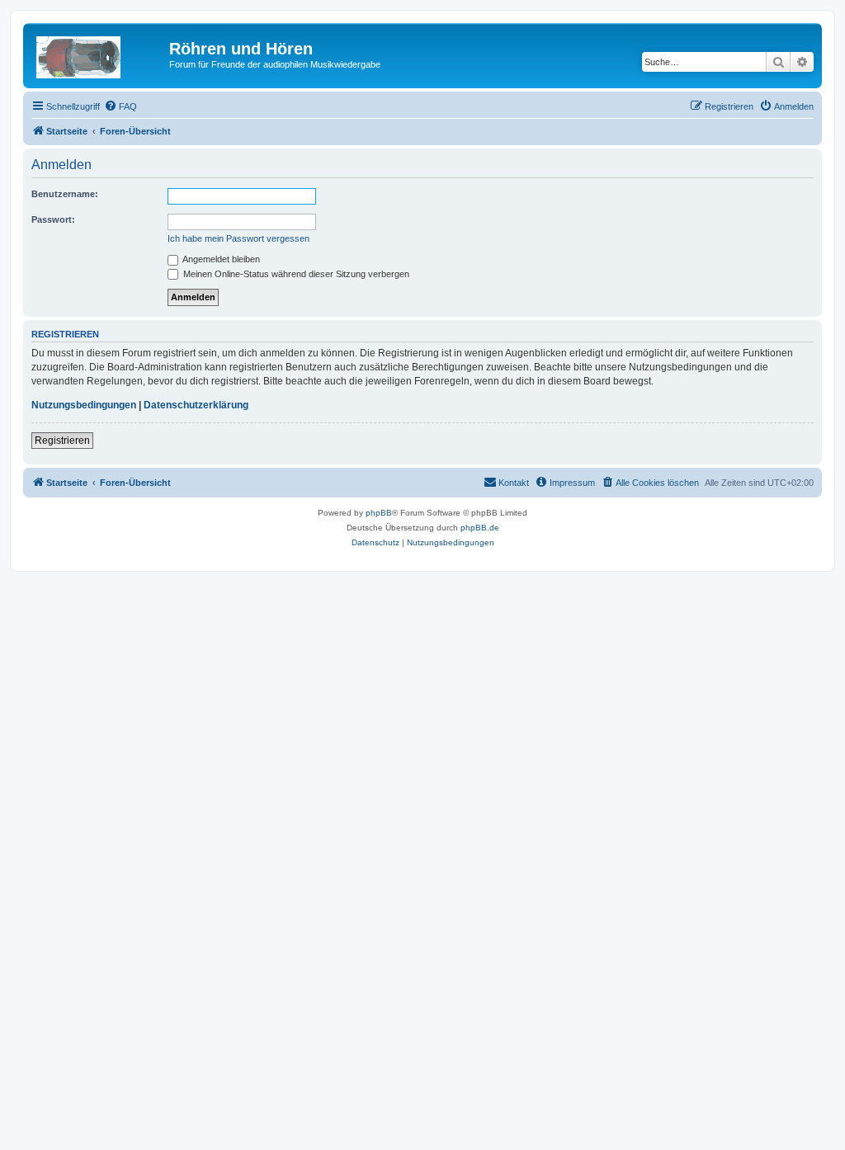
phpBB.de (479, 527)
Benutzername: (64, 194)
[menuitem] (120, 106)
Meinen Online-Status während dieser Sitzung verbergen (295, 274)
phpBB (379, 512)
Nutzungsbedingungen (83, 405)
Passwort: (53, 219)
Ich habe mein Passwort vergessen (238, 238)
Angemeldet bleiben (220, 259)
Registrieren (62, 440)
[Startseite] (98, 53)
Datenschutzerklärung (196, 405)
